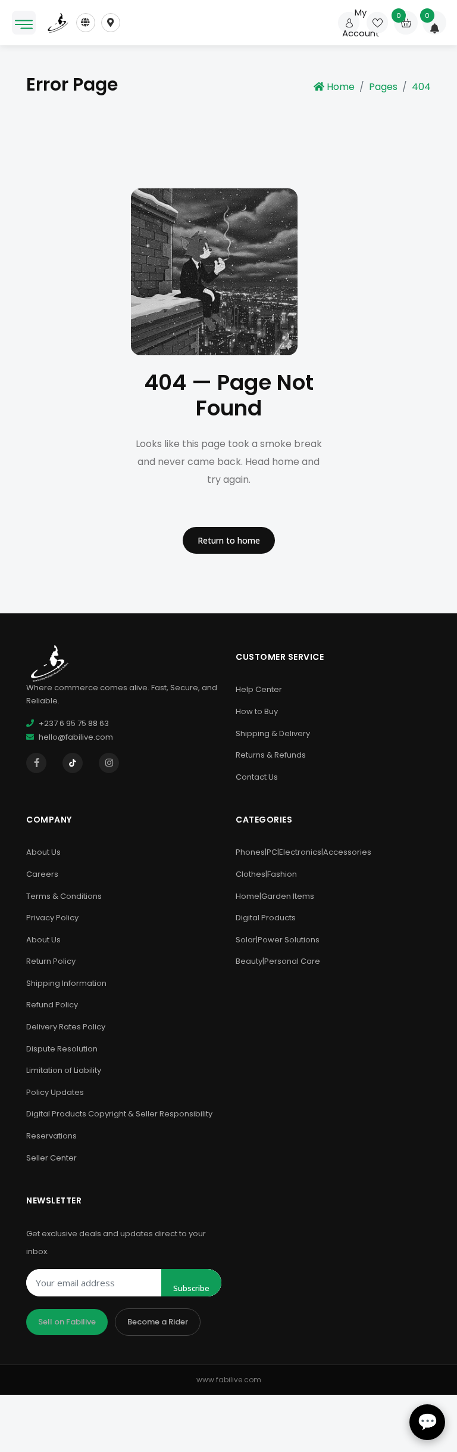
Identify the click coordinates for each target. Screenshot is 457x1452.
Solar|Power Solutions (278, 939)
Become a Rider (157, 1321)
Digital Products (266, 917)
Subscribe (191, 1288)
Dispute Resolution (62, 1048)
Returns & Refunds (271, 755)
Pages (383, 87)
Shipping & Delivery (273, 733)
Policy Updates (55, 1092)
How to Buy (257, 711)
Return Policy (51, 961)
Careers (42, 874)
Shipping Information (66, 983)
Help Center (259, 689)
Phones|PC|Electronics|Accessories (303, 852)
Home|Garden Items (275, 896)
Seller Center (51, 1158)
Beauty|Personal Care (278, 961)
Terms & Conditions (64, 896)
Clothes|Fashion (266, 874)
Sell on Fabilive (67, 1321)
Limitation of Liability (63, 1070)
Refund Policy (52, 1004)
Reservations (51, 1135)
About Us (43, 852)
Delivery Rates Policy (65, 1026)
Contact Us (257, 777)
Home (341, 87)
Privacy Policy (52, 917)
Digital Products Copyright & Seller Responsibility (119, 1113)
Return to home (229, 540)
